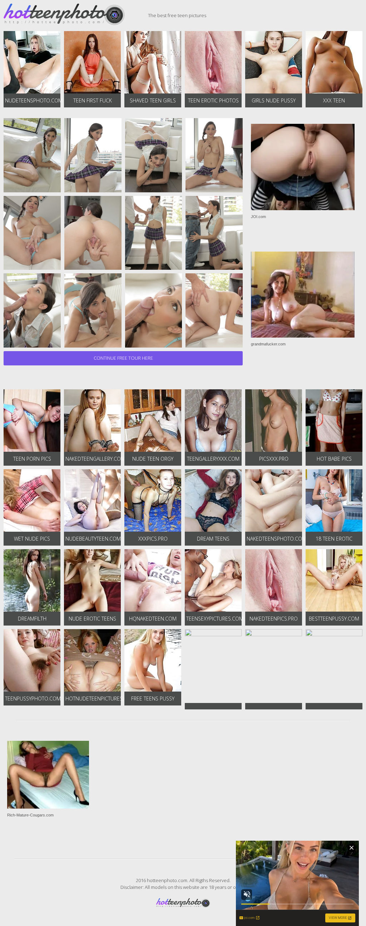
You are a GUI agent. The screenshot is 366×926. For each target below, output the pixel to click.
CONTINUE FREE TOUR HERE (123, 358)
